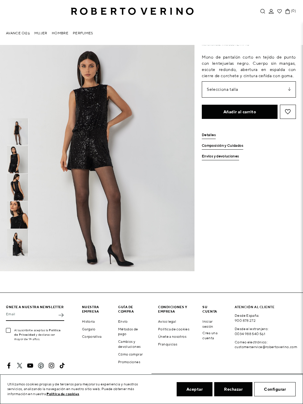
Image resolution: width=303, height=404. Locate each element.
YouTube (30, 366)
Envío (123, 321)
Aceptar (194, 389)
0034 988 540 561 (250, 334)
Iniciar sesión (207, 324)
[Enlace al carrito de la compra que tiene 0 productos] (288, 11)
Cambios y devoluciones (129, 344)
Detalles (209, 135)
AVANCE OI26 (18, 33)
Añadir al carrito (239, 111)
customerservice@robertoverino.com (266, 347)
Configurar (275, 389)
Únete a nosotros (172, 336)
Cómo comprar (130, 354)
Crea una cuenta (209, 335)
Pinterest (41, 366)
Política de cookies (173, 329)
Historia (88, 321)
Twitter (19, 366)
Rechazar (233, 389)
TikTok (62, 366)
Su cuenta (209, 309)
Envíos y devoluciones (220, 156)
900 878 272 (245, 320)
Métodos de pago (128, 331)
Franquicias (167, 344)
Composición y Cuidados (222, 146)
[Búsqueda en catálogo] (262, 11)
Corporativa (92, 336)
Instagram (51, 366)
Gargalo (89, 329)
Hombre (60, 33)
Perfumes (83, 33)
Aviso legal (167, 321)
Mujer (40, 33)
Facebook (9, 366)
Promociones (129, 362)
